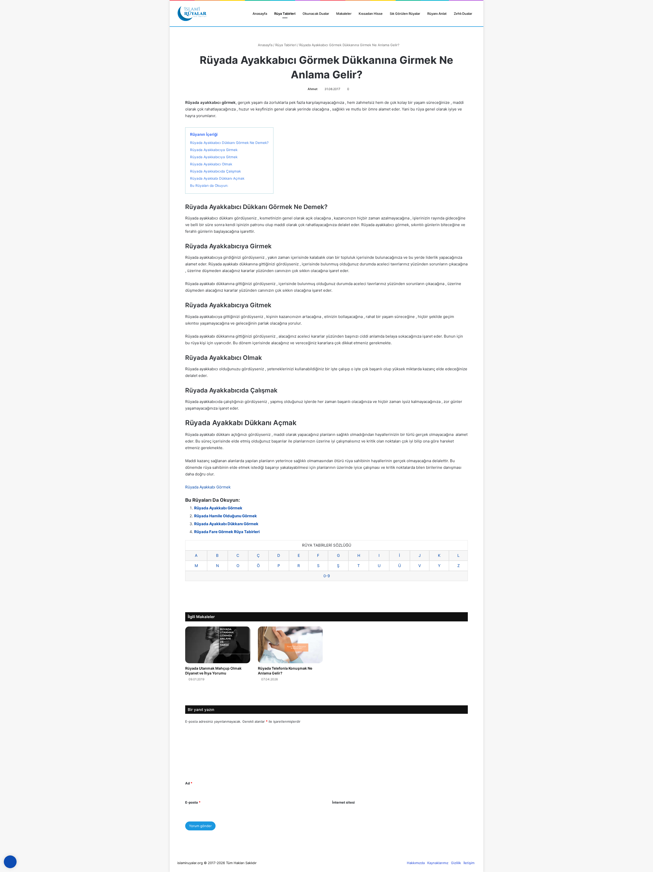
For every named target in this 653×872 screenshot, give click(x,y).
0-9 (326, 575)
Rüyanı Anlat (437, 13)
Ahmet (313, 89)
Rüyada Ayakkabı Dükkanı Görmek (226, 523)
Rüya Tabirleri (284, 13)
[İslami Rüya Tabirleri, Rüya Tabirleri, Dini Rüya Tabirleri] (192, 13)
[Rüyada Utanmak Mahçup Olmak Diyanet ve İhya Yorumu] (217, 645)
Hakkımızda (416, 863)
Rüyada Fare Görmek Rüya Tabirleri (227, 531)
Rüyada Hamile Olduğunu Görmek (225, 515)
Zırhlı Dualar (463, 13)
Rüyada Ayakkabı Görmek (208, 487)
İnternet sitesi (343, 802)
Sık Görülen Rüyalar (405, 13)
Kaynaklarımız (437, 863)
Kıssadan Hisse (371, 13)
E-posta (192, 802)
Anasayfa (259, 13)
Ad (188, 783)
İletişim (468, 863)
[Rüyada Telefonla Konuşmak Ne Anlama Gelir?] (290, 645)
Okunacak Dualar (316, 13)
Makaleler (343, 13)
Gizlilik (456, 863)
